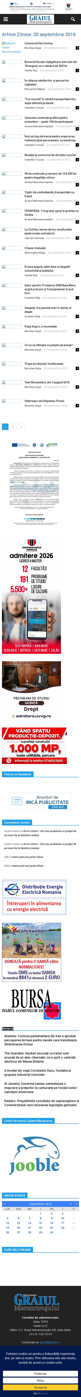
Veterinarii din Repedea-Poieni (44, 401)
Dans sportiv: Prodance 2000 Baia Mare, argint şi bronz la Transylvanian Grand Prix (50, 289)
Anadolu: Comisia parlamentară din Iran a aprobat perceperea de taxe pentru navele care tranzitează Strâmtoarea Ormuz (40, 1040)
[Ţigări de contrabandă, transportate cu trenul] (12, 197)
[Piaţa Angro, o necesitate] (12, 331)
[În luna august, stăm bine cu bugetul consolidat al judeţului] (12, 271)
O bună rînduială (35, 248)
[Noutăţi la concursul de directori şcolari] (12, 160)
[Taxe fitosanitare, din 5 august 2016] (12, 387)
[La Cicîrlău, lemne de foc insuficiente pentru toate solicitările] (12, 234)
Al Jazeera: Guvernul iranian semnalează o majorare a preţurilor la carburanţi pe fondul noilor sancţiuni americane (40, 1088)
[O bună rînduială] (12, 253)
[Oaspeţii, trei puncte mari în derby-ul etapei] (12, 312)
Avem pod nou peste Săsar (27, 857)
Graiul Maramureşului (39, 126)
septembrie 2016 (40, 1204)
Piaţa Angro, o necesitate (41, 326)
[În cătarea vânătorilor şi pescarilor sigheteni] (12, 85)
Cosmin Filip (32, 297)
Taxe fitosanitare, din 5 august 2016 (47, 382)
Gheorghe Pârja (35, 252)
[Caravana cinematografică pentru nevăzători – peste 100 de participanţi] (12, 122)
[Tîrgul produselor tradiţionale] (12, 368)
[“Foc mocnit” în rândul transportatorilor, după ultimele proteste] (12, 104)
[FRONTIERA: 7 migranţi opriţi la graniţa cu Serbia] (12, 215)
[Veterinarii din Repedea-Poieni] (12, 406)
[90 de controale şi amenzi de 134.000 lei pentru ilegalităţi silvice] (12, 178)
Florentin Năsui (35, 89)
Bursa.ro (7, 1028)
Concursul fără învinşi (39, 43)
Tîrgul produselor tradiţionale (44, 363)
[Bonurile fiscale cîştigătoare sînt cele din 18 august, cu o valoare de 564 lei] (12, 66)
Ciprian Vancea (34, 238)
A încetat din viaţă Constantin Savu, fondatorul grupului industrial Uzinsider (37, 1073)
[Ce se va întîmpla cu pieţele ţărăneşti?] (12, 350)
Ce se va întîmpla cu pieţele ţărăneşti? (49, 345)
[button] (74, 19)
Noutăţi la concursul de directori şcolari (50, 155)
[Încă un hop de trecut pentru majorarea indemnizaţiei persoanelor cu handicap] (12, 141)
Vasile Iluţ (31, 70)
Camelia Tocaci (34, 107)
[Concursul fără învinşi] (12, 48)
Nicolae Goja (33, 48)
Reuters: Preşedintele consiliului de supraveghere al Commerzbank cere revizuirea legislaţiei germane (41, 1103)
